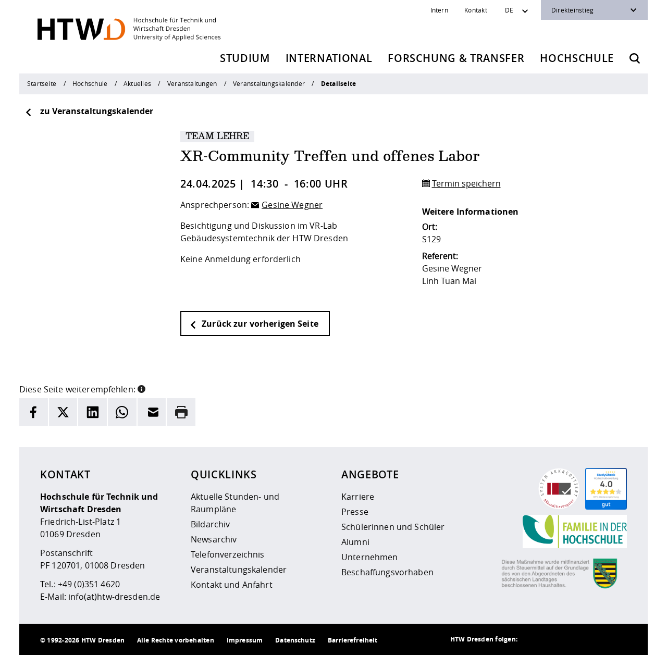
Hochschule (577, 58)
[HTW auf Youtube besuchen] (616, 639)
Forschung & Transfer (456, 58)
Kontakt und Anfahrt (232, 584)
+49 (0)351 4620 (89, 584)
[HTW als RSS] (533, 639)
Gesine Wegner (292, 205)
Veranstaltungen (192, 83)
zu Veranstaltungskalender (96, 111)
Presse (354, 511)
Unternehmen (369, 557)
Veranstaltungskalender (269, 83)
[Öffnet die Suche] (635, 58)
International (329, 58)
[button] (141, 388)
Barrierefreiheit (352, 640)
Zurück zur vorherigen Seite (259, 323)
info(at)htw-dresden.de (114, 596)
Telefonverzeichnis (228, 554)
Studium (245, 58)
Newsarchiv (214, 539)
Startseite (41, 83)
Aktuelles (137, 83)
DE (509, 10)
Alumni (355, 542)
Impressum (245, 640)
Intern (439, 10)
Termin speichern (466, 183)
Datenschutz (295, 640)
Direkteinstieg (572, 10)
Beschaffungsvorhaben (387, 572)
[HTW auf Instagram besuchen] (554, 639)
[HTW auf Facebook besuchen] (595, 639)
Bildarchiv (210, 524)
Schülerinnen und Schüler (392, 527)
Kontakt (475, 10)
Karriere (357, 496)
